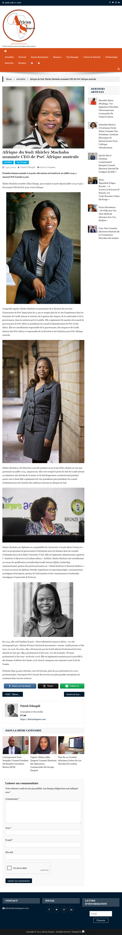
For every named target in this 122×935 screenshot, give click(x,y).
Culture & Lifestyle (92, 57)
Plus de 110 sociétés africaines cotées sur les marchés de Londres (69, 760)
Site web (9, 852)
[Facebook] (20, 715)
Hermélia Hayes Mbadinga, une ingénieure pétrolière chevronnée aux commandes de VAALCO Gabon (108, 108)
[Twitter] (25, 715)
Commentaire (12, 799)
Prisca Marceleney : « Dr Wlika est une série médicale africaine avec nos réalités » (107, 214)
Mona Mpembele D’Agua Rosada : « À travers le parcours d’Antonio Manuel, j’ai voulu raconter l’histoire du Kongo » (109, 190)
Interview (9, 63)
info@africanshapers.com (17, 908)
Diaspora (57, 57)
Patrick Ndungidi (28, 167)
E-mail (9, 840)
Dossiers (22, 63)
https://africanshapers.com (33, 719)
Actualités (9, 57)
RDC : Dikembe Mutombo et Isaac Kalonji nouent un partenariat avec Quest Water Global (14, 694)
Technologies (111, 57)
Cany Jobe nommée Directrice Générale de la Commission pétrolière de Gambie (109, 233)
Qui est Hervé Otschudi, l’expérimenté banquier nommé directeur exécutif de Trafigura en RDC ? (108, 163)
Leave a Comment (47, 167)
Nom (8, 828)
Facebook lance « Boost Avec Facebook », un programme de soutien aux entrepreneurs (75, 694)
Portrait (22, 57)
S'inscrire (101, 920)
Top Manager (72, 57)
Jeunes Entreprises (39, 57)
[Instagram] (23, 715)
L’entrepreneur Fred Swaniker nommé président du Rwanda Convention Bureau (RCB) (15, 762)
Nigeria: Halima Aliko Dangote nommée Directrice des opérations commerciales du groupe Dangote (43, 763)
